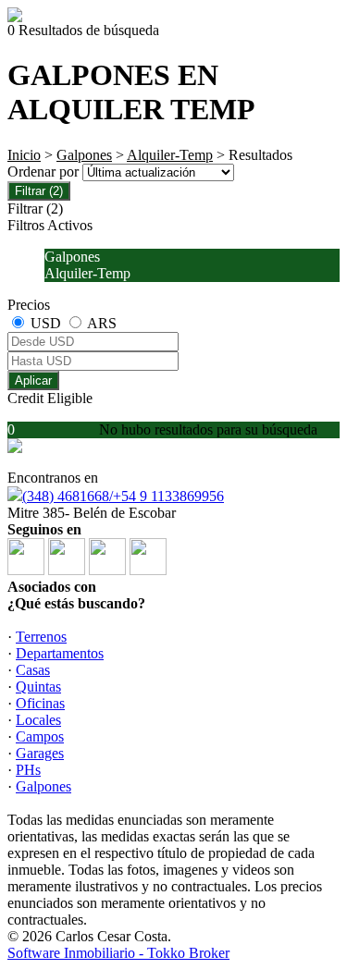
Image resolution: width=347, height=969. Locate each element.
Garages (40, 753)
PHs (28, 770)
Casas (33, 670)
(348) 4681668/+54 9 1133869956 (123, 496)
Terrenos (41, 636)
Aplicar (33, 380)
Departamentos (60, 653)
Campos (40, 736)
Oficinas (40, 703)
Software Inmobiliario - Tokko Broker (118, 953)
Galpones (84, 155)
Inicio (24, 155)
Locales (38, 720)
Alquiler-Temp (170, 155)
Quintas (38, 686)
